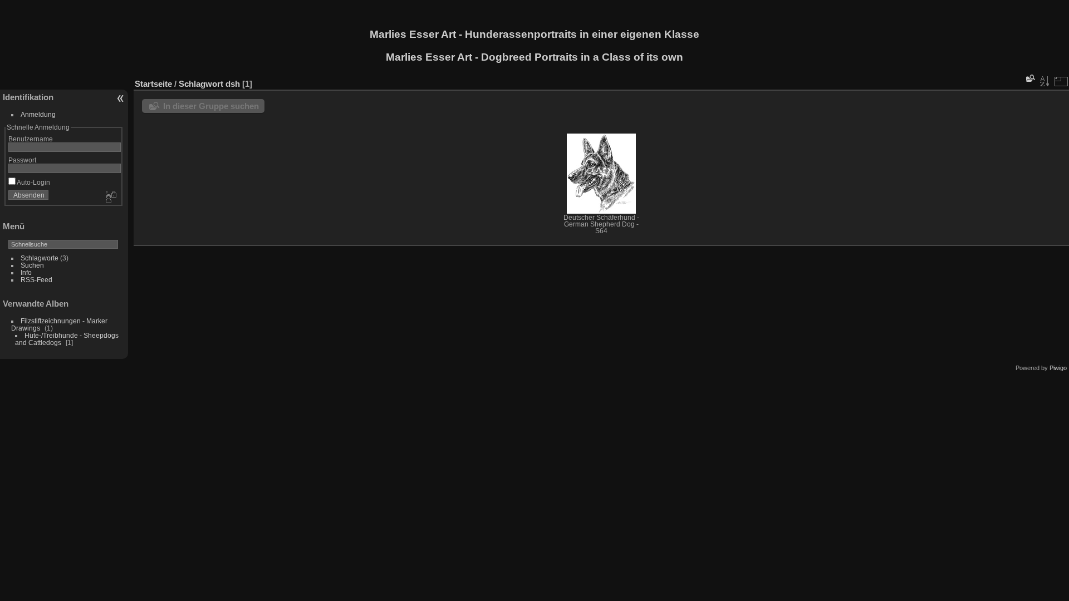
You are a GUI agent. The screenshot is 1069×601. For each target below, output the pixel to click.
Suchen (32, 265)
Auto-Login (33, 182)
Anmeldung (38, 114)
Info (26, 272)
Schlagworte (39, 258)
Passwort (22, 160)
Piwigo (1058, 367)
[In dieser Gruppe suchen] (1029, 78)
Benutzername (30, 138)
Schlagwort (201, 83)
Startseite (153, 83)
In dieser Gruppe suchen (211, 106)
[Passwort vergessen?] (110, 197)
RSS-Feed (36, 279)
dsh (232, 83)
